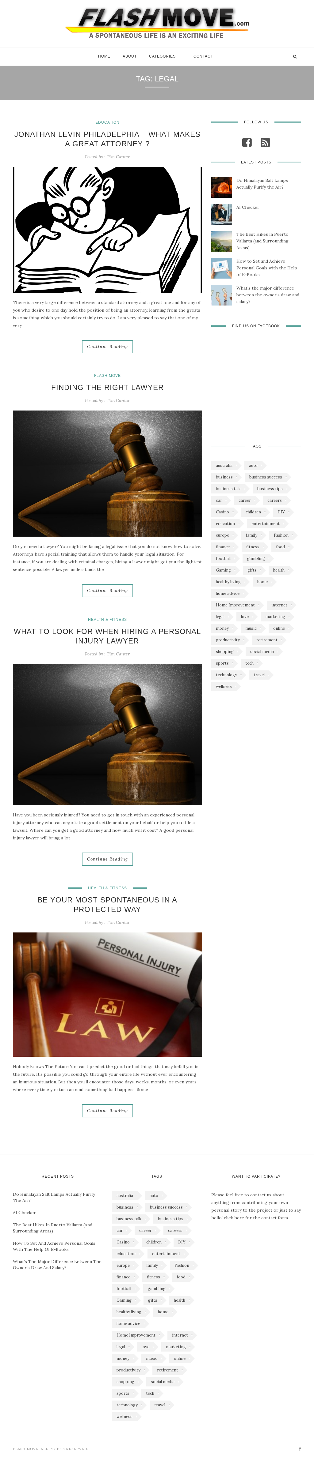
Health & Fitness (107, 619)
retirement (267, 640)
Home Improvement (235, 605)
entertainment (265, 523)
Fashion (281, 535)
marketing (275, 616)
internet (279, 605)
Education (107, 122)
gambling (256, 558)
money (222, 628)
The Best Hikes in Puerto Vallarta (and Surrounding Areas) (262, 240)
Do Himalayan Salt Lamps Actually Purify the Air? (262, 184)
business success (265, 477)
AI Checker (247, 207)
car (219, 500)
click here (234, 1218)
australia (224, 465)
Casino (222, 512)
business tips (270, 488)
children (253, 512)
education (225, 523)
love (245, 616)
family (251, 535)
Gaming (223, 570)
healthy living (228, 581)
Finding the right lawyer (107, 387)
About (130, 56)
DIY (281, 512)
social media (262, 651)
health (279, 570)
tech (249, 663)
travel (259, 674)
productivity (228, 640)
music (251, 628)
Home (104, 56)
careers (274, 500)
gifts (252, 570)
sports (222, 663)
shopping (225, 651)
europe (222, 535)
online (279, 628)
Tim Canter (118, 156)
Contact (203, 56)
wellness (224, 686)
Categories (162, 56)
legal (220, 616)
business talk (228, 488)
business (224, 477)
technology (226, 674)
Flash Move (107, 375)
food (280, 546)
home (262, 581)
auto (253, 465)
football (223, 558)
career (245, 500)
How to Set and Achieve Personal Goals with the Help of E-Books (266, 267)
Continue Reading (107, 346)
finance (223, 546)
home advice (227, 593)
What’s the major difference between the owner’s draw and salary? (267, 294)
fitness (252, 546)
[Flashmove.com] (157, 22)
